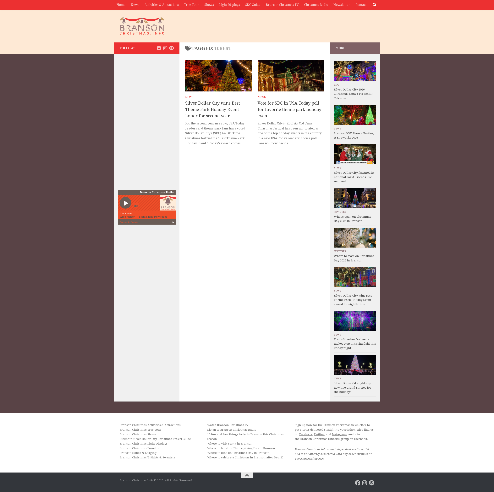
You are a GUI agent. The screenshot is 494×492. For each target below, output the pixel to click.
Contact (361, 5)
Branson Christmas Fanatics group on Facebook (333, 439)
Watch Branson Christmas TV (228, 425)
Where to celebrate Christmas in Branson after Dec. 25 (245, 457)
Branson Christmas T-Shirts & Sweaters (147, 457)
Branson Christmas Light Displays (143, 443)
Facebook (305, 434)
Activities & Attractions (162, 5)
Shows (209, 5)
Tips (336, 85)
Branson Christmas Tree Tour (140, 429)
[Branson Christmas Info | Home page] (142, 26)
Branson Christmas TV (282, 5)
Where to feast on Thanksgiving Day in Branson (241, 448)
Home (121, 5)
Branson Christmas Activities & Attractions (150, 425)
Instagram (339, 434)
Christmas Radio (316, 5)
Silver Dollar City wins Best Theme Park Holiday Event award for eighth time (353, 300)
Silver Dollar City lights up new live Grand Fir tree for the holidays (352, 387)
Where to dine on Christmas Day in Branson (238, 453)
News (135, 5)
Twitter (319, 434)
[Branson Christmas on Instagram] (165, 48)
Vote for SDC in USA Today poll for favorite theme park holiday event (289, 109)
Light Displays (229, 5)
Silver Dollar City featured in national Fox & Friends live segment (354, 177)
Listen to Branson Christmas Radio (231, 429)
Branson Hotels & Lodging (138, 453)
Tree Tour (191, 5)
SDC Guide (253, 5)
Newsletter (341, 5)
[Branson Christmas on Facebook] (159, 48)
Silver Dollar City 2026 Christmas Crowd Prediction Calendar (353, 94)
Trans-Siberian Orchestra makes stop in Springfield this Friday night (355, 344)
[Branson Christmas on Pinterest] (171, 48)
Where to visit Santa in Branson (229, 443)
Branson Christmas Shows (138, 434)
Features (340, 212)
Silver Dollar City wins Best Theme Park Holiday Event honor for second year (212, 109)
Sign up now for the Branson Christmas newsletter (330, 425)
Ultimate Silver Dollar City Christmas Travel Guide (155, 439)
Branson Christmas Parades (139, 448)
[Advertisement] (304, 24)
